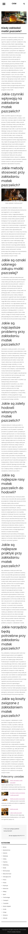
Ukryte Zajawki (7, 906)
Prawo (4, 882)
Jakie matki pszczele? (16, 813)
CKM (14, 3)
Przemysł (5, 885)
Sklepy (4, 891)
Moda (4, 868)
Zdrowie (5, 918)
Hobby (4, 859)
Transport (5, 900)
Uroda (4, 909)
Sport (4, 894)
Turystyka (5, 903)
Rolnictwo (5, 888)
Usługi (4, 912)
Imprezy (5, 862)
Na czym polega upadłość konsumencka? (11, 830)
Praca (4, 879)
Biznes (4, 847)
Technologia (6, 897)
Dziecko (5, 853)
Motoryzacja (6, 871)
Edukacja (5, 856)
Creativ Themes (16, 932)
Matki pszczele (14, 809)
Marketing (5, 865)
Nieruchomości (7, 874)
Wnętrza (5, 915)
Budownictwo (6, 850)
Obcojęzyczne (7, 876)
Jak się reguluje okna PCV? (16, 835)
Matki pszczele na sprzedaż (17, 799)
